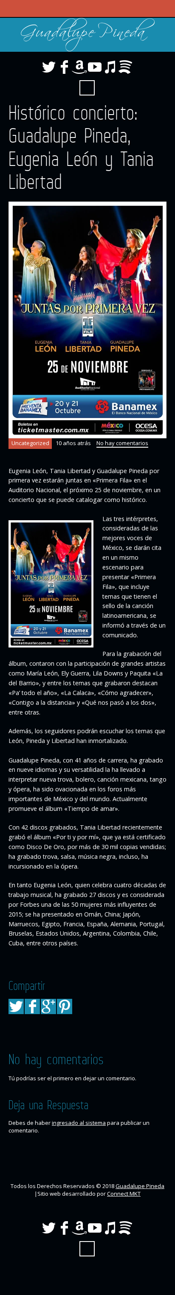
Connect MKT (124, 1193)
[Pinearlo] (64, 1006)
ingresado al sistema (79, 1123)
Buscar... (87, 87)
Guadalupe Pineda (140, 1186)
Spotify (125, 67)
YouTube (94, 67)
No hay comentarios (122, 443)
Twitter (48, 67)
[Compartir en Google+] (48, 1006)
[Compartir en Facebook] (32, 1006)
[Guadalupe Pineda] (87, 35)
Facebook (64, 67)
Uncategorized (30, 443)
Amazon (79, 67)
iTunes (110, 67)
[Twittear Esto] (16, 1006)
